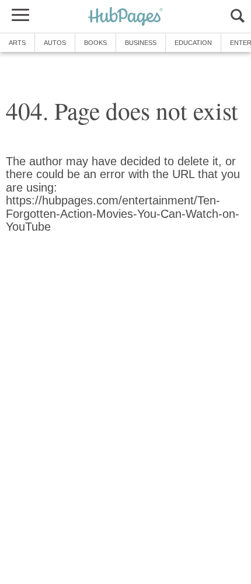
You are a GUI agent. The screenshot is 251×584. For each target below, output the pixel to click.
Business (140, 42)
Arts (17, 42)
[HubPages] (125, 17)
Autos (55, 42)
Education (193, 42)
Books (95, 42)
